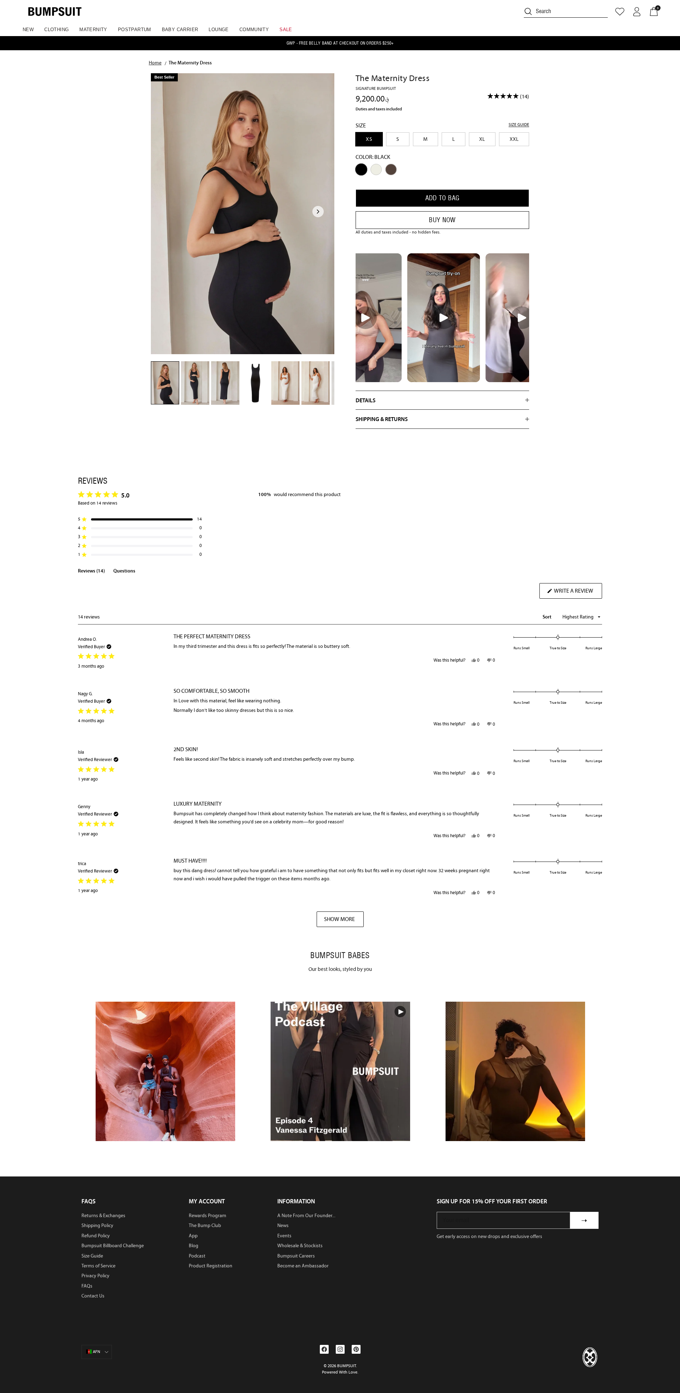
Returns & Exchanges (103, 1216)
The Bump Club (205, 1225)
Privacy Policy (95, 1276)
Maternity (93, 29)
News (283, 1225)
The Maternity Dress (190, 62)
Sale (285, 29)
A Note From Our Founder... (306, 1216)
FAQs (86, 1286)
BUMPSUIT (346, 1365)
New (28, 29)
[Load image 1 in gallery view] (242, 213)
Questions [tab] (124, 572)
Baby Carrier (180, 29)
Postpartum (134, 29)
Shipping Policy (97, 1225)
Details (365, 400)
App (193, 1236)
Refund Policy (95, 1236)
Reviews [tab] (91, 572)
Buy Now (442, 220)
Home (155, 62)
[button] (140, 519)
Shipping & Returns (382, 418)
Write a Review (577, 593)
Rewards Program (207, 1216)
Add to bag (442, 198)
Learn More (165, 1070)
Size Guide (92, 1256)
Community (254, 29)
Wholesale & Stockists (300, 1246)
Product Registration (210, 1266)
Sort (547, 617)
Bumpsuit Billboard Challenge (112, 1246)
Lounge (218, 29)
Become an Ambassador (303, 1266)
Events (284, 1236)
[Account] (637, 12)
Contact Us (92, 1296)
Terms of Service (98, 1266)
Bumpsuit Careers (296, 1256)
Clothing (56, 29)
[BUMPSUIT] (54, 11)
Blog (193, 1246)
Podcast (197, 1256)
